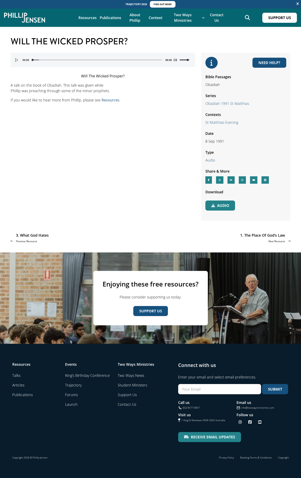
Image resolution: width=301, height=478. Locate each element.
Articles (18, 385)
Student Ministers (132, 385)
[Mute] (175, 60)
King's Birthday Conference (87, 375)
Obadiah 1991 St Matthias (227, 103)
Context (155, 17)
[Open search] (247, 17)
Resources (87, 17)
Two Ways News (131, 375)
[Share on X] (219, 180)
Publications (110, 17)
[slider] (185, 60)
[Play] (16, 60)
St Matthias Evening (221, 122)
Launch (71, 404)
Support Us (279, 17)
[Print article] (265, 180)
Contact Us (216, 17)
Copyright (283, 457)
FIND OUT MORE (163, 4)
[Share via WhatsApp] (242, 180)
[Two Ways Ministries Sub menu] (203, 17)
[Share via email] (253, 180)
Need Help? (269, 62)
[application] (103, 60)
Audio (210, 160)
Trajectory (73, 385)
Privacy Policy (226, 457)
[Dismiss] (297, 4)
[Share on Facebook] (208, 180)
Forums (71, 394)
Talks (16, 375)
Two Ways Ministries (183, 17)
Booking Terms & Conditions (256, 457)
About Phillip (134, 17)
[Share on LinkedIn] (231, 180)
